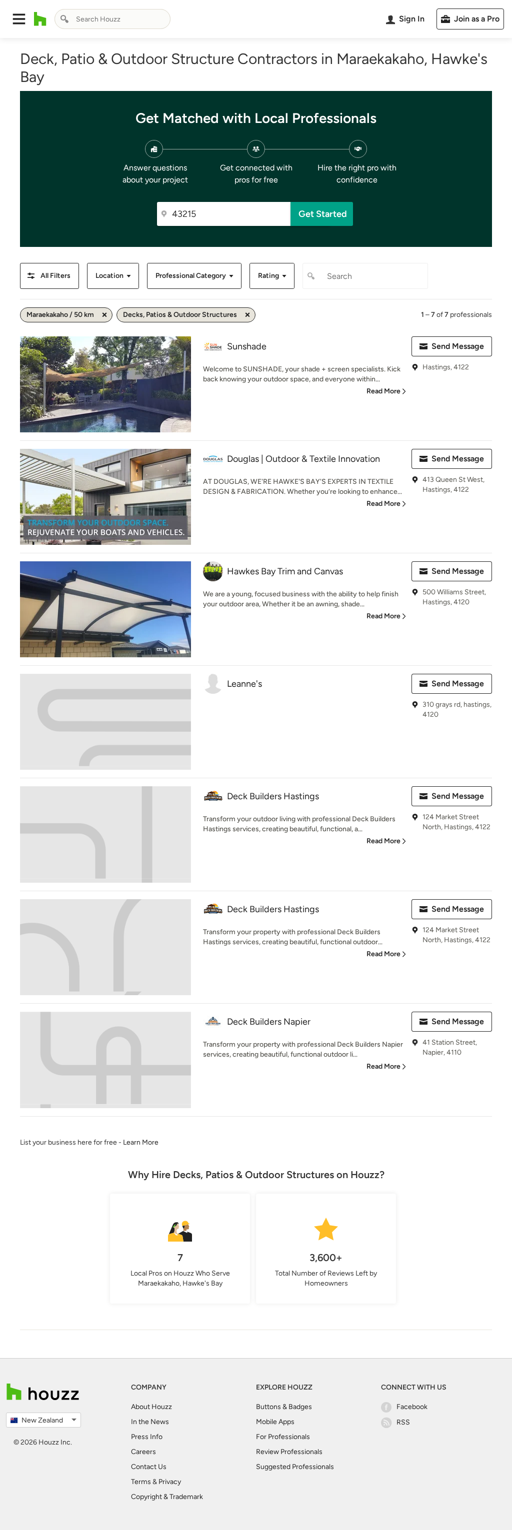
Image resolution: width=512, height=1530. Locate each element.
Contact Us (148, 1467)
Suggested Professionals (295, 1467)
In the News (150, 1422)
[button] (19, 19)
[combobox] (112, 19)
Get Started (322, 213)
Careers (143, 1452)
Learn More (140, 1142)
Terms (141, 1482)
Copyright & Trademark (167, 1497)
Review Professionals (289, 1452)
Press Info (146, 1437)
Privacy (169, 1482)
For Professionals (283, 1437)
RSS (403, 1422)
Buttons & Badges (284, 1407)
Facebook (412, 1407)
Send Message (458, 346)
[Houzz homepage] (40, 19)
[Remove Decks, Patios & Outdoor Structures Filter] (247, 314)
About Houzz (151, 1407)
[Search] (64, 19)
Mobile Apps (275, 1422)
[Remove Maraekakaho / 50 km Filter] (104, 314)
